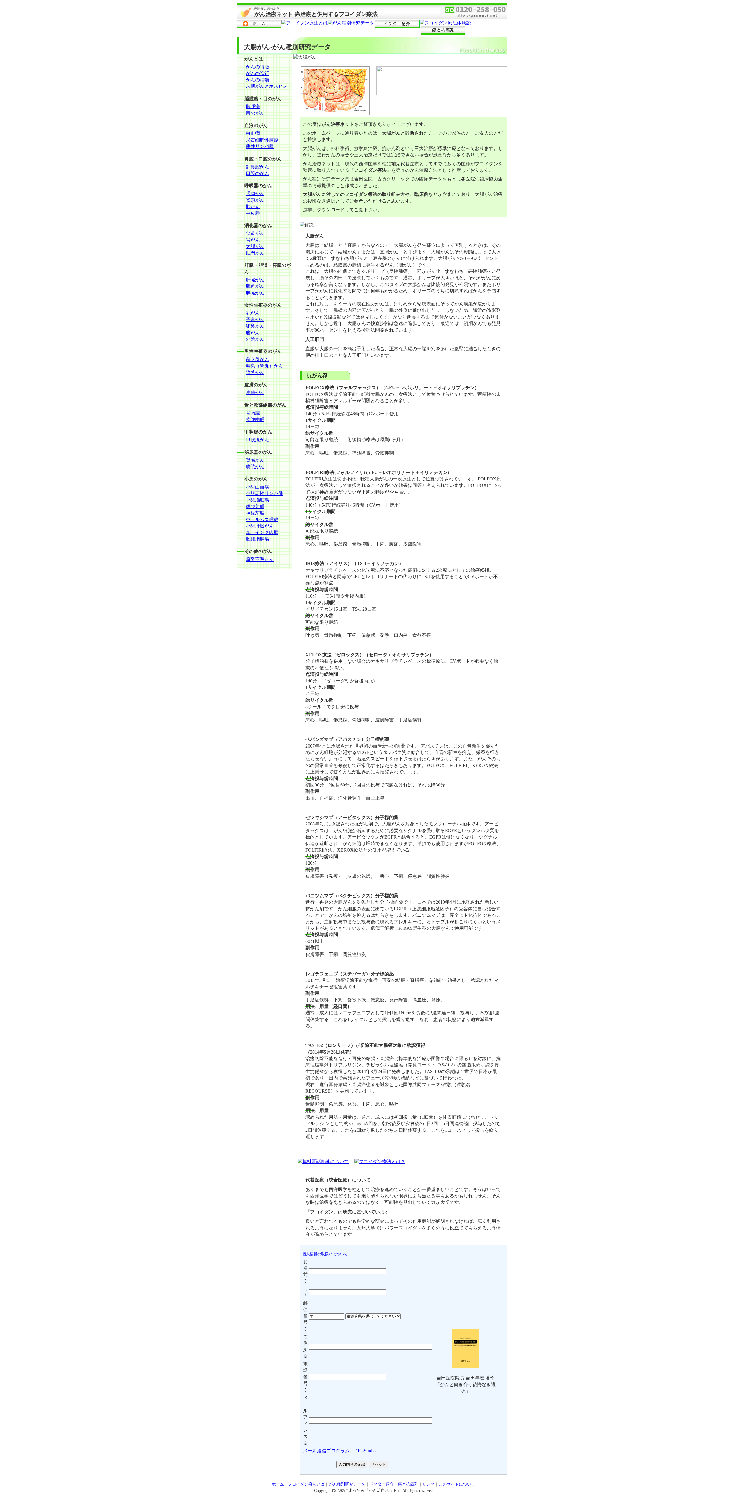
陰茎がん (255, 372)
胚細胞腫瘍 (257, 539)
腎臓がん (255, 459)
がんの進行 (257, 73)
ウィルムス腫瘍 (262, 519)
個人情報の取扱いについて (325, 1254)
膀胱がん (255, 466)
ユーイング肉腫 (262, 532)
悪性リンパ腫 (260, 146)
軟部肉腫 (255, 419)
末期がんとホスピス (267, 86)
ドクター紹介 (381, 1484)
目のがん (255, 113)
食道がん (255, 233)
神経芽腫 (255, 512)
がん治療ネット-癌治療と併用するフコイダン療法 (316, 14)
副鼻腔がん (257, 166)
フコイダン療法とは (306, 1484)
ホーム (278, 1484)
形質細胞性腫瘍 (262, 139)
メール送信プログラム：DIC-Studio (339, 1450)
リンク (428, 1484)
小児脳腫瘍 (257, 499)
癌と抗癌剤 (408, 1484)
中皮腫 (253, 213)
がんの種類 (257, 79)
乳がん (253, 312)
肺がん (253, 206)
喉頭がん (255, 200)
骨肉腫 (253, 412)
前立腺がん (257, 359)
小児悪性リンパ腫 (264, 493)
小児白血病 (257, 487)
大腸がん (255, 246)
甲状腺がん (257, 439)
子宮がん (255, 319)
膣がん (253, 332)
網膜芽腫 (255, 506)
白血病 (253, 133)
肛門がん (255, 253)
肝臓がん (255, 279)
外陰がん (255, 339)
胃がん (253, 239)
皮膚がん (255, 392)
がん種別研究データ (347, 1484)
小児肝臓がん (260, 525)
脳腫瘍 (253, 106)
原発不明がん (260, 559)
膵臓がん (255, 292)
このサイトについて (457, 1484)
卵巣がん (255, 325)
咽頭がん (255, 193)
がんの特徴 (257, 66)
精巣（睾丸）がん (264, 365)
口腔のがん (257, 173)
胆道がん (255, 286)
